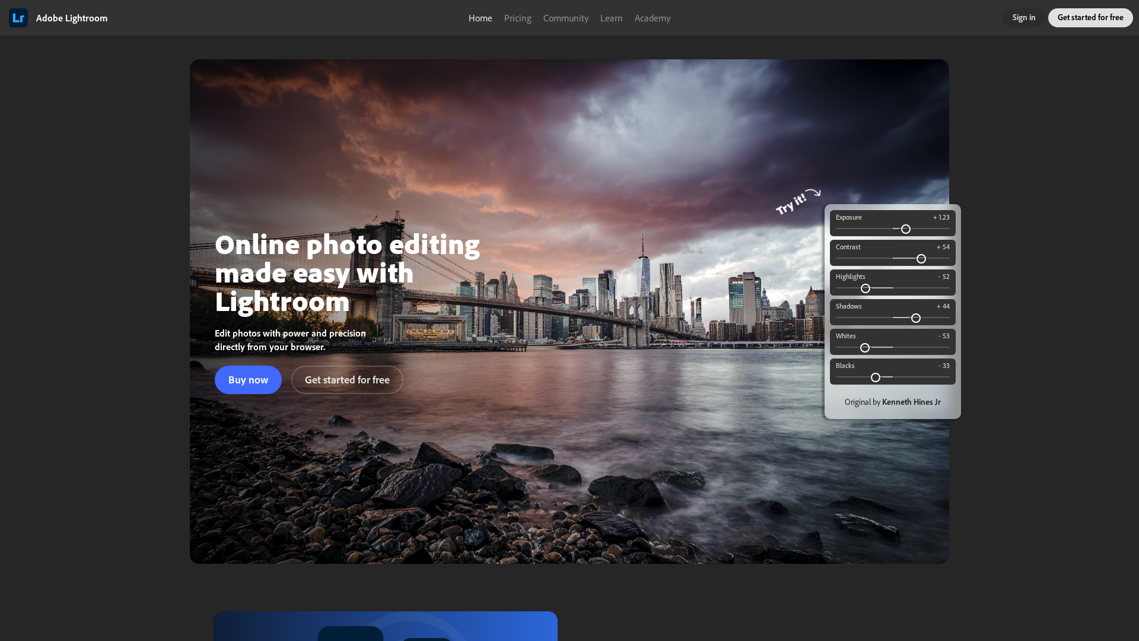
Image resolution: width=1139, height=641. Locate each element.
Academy (652, 18)
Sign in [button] (1024, 17)
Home (480, 18)
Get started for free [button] (1091, 17)
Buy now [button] (248, 379)
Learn (611, 18)
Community (565, 18)
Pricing (518, 18)
